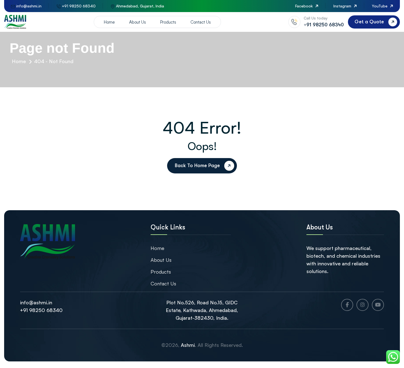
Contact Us (163, 283)
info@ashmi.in (28, 6)
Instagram (342, 6)
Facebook (304, 6)
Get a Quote (369, 21)
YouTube (380, 6)
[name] (15, 22)
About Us (161, 260)
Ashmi (188, 345)
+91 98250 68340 (78, 6)
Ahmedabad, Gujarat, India (139, 6)
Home (109, 22)
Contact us (200, 22)
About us (137, 22)
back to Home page (197, 165)
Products (168, 22)
